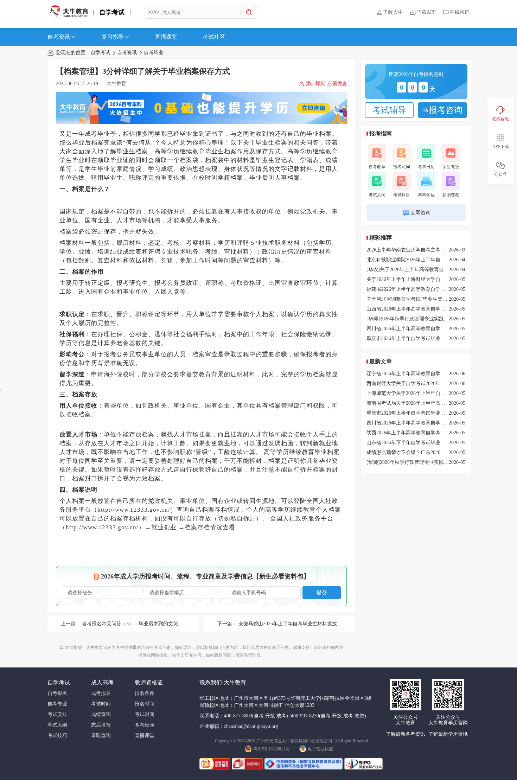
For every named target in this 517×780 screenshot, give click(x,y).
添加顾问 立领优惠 (326, 83)
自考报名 (57, 693)
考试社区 (214, 37)
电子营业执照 (320, 749)
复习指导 (112, 37)
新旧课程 (450, 194)
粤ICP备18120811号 (271, 749)
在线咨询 (460, 12)
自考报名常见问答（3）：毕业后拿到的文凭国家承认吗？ (145, 623)
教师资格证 (149, 682)
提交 (321, 592)
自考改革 (377, 166)
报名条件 (144, 693)
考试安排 (57, 714)
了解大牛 (393, 12)
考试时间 (101, 704)
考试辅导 (389, 110)
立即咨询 (420, 212)
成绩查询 (101, 714)
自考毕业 (154, 52)
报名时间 (401, 166)
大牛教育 (116, 83)
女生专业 (450, 166)
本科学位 (426, 194)
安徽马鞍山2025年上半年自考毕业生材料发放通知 (292, 623)
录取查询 (101, 735)
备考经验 (144, 725)
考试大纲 (377, 194)
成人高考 (102, 682)
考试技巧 (57, 735)
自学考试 (112, 12)
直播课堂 (166, 37)
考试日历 (426, 166)
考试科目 (401, 194)
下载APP (426, 12)
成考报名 (101, 693)
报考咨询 (445, 110)
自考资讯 (58, 37)
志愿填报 (101, 725)
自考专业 (57, 704)
